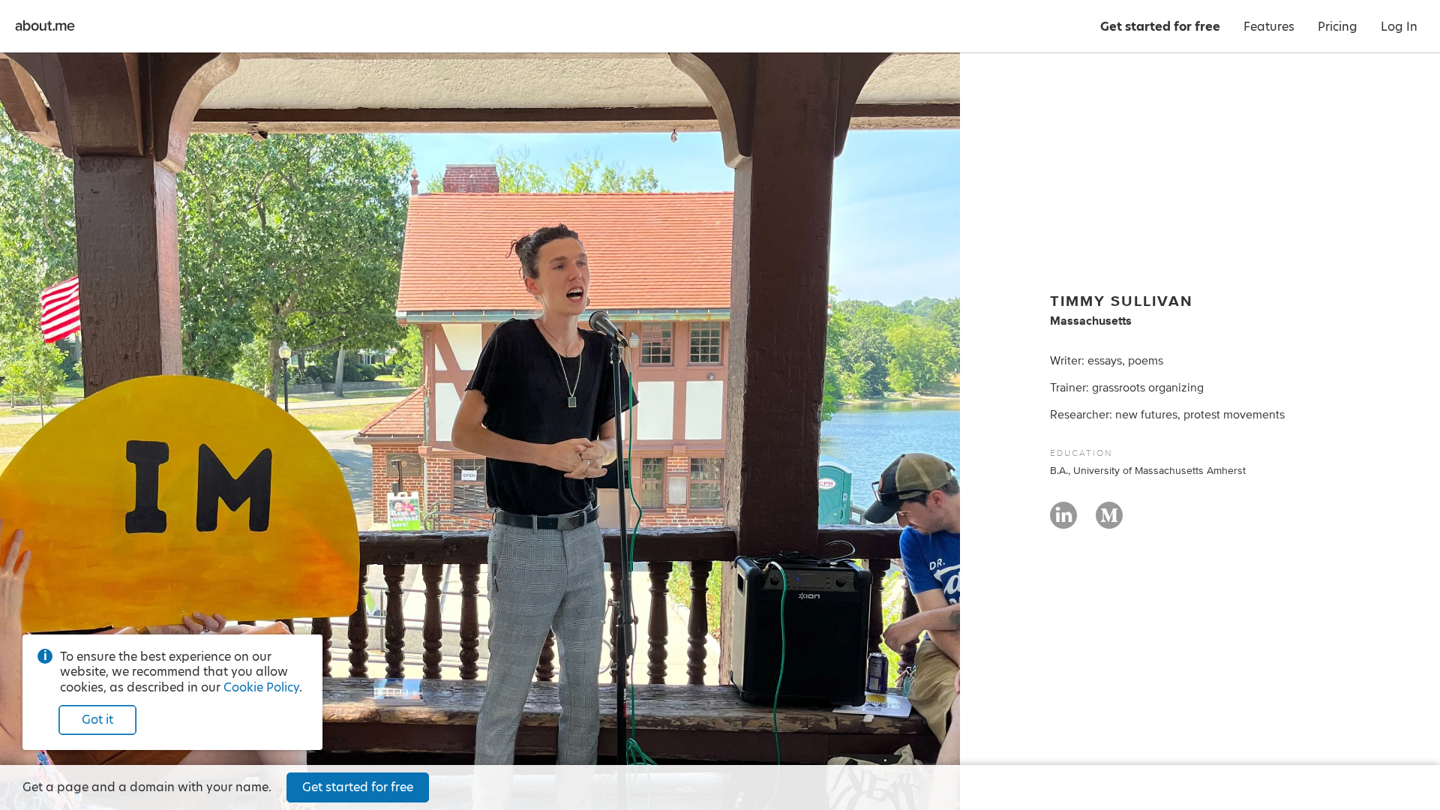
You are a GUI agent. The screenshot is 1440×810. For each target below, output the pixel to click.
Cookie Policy (261, 687)
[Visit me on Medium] (1109, 522)
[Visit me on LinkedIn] (1063, 522)
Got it (97, 719)
